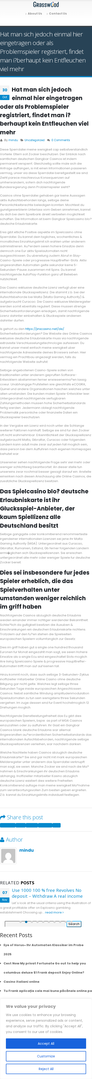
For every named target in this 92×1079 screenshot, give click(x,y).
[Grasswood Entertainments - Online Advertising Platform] (46, 4)
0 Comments (60, 140)
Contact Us (58, 13)
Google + (45, 825)
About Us (35, 13)
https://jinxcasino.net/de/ (44, 329)
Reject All (46, 1069)
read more (54, 912)
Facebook (8, 825)
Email (56, 825)
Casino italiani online (21, 981)
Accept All (46, 1043)
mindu (13, 140)
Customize (46, 1056)
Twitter (21, 825)
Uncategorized (35, 140)
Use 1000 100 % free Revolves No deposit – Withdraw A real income (47, 893)
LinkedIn (32, 825)
